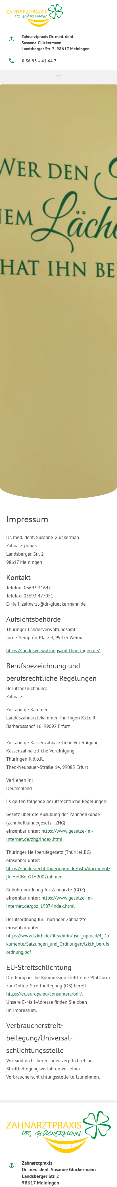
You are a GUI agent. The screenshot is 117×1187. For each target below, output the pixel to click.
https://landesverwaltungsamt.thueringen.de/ (53, 650)
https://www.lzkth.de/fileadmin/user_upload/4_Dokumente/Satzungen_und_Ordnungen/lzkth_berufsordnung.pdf (57, 944)
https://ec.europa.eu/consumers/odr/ (44, 994)
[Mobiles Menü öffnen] (58, 77)
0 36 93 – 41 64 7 (39, 61)
